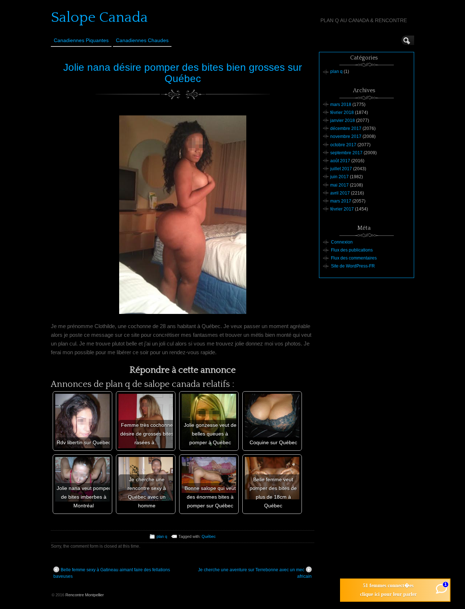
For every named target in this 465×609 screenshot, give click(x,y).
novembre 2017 (345, 136)
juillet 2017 (341, 168)
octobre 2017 (343, 144)
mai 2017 (339, 185)
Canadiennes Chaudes (142, 40)
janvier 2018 (342, 120)
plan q (162, 536)
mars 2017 (340, 201)
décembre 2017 (345, 128)
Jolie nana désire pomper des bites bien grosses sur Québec (182, 73)
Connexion (342, 242)
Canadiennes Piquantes (81, 40)
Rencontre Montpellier (84, 595)
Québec (209, 536)
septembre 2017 (346, 152)
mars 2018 (340, 104)
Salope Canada (99, 17)
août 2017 (340, 160)
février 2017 (342, 209)
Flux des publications (352, 250)
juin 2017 (339, 176)
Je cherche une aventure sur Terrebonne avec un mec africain (255, 573)
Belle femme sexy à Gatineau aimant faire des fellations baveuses (111, 573)
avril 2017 (340, 193)
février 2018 (342, 112)
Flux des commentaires (354, 258)
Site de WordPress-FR (353, 266)
